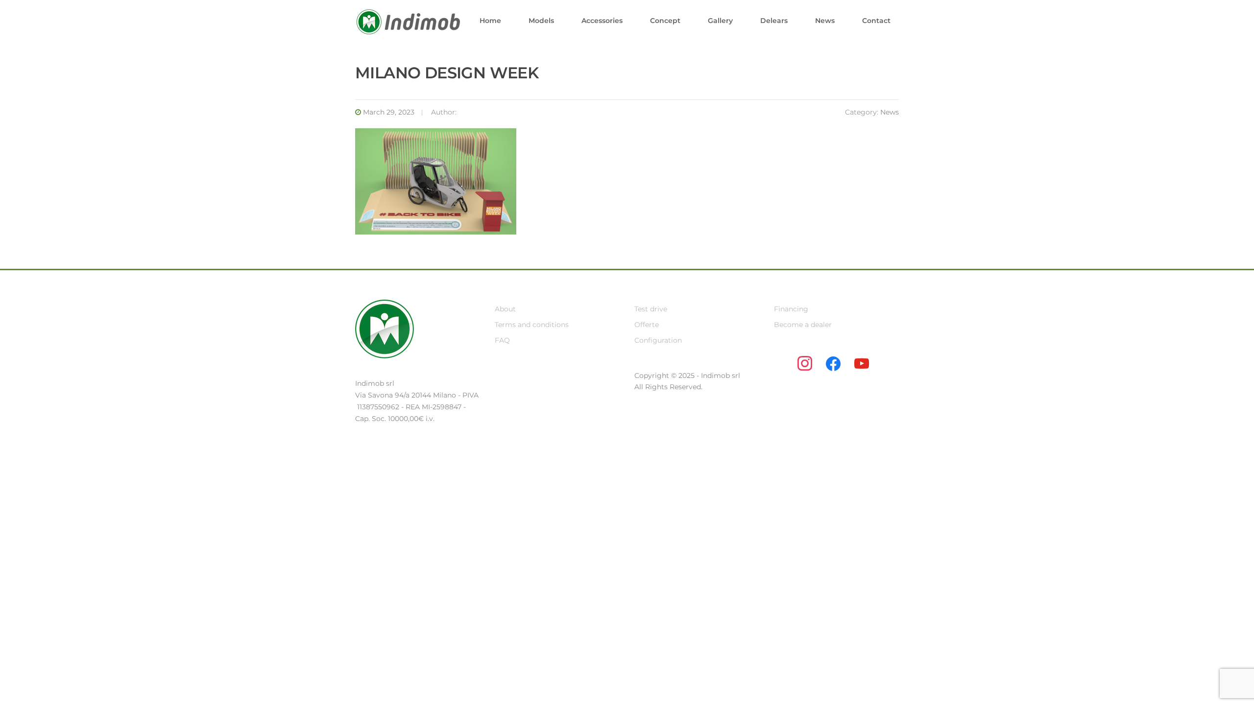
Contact (876, 20)
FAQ (502, 340)
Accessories (602, 20)
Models (541, 20)
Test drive (650, 309)
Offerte (646, 324)
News (825, 20)
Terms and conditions (532, 324)
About (505, 309)
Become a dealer (803, 324)
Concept (665, 20)
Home (490, 20)
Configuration (658, 340)
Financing (791, 309)
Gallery (720, 20)
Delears (774, 20)
